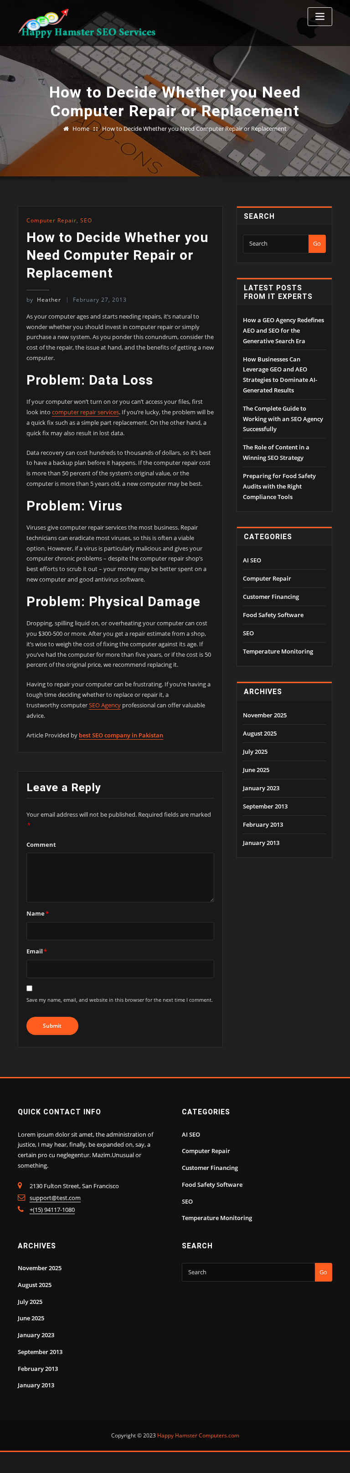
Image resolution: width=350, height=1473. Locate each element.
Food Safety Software (273, 615)
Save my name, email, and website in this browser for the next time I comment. (119, 999)
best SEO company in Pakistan (121, 735)
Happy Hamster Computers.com (198, 1435)
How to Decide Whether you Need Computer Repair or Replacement (194, 128)
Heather (43, 300)
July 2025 (255, 751)
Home (80, 128)
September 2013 (265, 806)
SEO (86, 220)
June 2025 (256, 770)
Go (317, 243)
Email (36, 951)
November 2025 (265, 715)
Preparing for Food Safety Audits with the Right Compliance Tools (279, 486)
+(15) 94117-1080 (52, 1209)
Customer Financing (271, 596)
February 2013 (263, 824)
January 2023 (261, 788)
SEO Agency (105, 705)
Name (37, 913)
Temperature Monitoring (278, 651)
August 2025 (260, 733)
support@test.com (55, 1198)
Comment (41, 844)
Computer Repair (51, 220)
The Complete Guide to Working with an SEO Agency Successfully (283, 418)
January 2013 (261, 843)
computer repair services (85, 412)
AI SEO (252, 560)
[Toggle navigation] (320, 16)
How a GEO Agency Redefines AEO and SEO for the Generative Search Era (283, 330)
